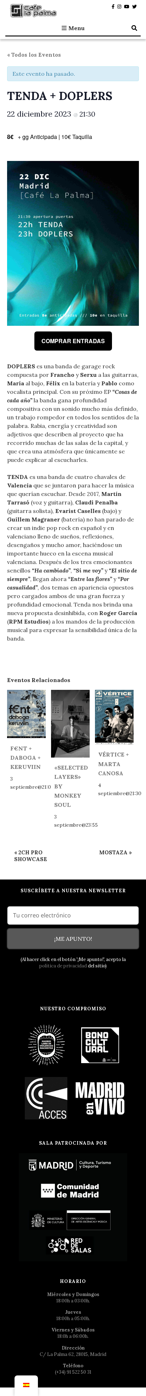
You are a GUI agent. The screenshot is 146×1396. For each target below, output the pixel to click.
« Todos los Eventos (34, 54)
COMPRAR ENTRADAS (73, 341)
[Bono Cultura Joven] (100, 1045)
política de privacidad (63, 966)
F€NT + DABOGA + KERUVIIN (25, 757)
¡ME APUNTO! (73, 938)
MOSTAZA (115, 852)
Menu (76, 28)
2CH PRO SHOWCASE (30, 855)
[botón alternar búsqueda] (134, 28)
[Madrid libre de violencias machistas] (46, 1045)
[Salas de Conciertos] (46, 1098)
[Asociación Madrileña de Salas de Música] (100, 1098)
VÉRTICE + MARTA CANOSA (113, 763)
